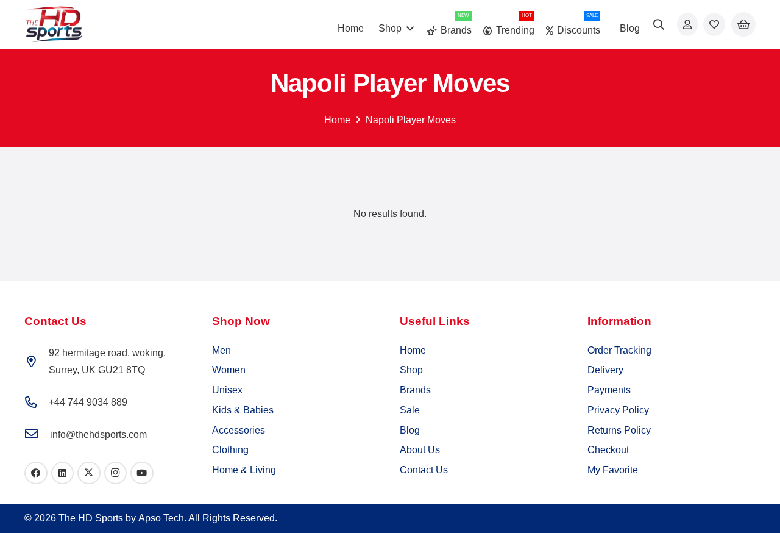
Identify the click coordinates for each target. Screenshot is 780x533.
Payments (609, 390)
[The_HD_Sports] (53, 24)
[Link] (687, 24)
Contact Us (424, 470)
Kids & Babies (243, 410)
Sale (410, 410)
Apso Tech (161, 518)
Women (229, 370)
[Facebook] (36, 473)
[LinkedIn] (62, 473)
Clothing (230, 450)
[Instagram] (115, 473)
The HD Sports (90, 518)
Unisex (227, 390)
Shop (411, 370)
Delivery (605, 370)
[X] (89, 473)
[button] (659, 24)
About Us (420, 450)
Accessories (238, 430)
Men (221, 350)
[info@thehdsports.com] (37, 434)
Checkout (608, 450)
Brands (415, 390)
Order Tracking (619, 350)
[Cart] (743, 24)
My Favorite (612, 470)
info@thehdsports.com (98, 434)
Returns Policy (619, 430)
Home (337, 120)
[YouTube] (142, 473)
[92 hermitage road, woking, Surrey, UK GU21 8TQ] (36, 361)
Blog (410, 430)
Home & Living (244, 470)
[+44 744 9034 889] (36, 402)
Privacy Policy (618, 410)
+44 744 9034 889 (88, 402)
